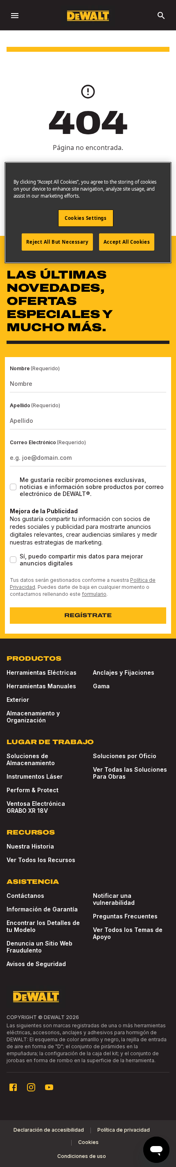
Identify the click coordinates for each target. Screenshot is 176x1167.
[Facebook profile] (13, 1087)
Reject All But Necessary (57, 242)
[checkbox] (13, 487)
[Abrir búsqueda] (161, 15)
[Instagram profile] (31, 1087)
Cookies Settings (85, 218)
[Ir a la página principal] (88, 15)
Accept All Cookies (127, 242)
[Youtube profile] (49, 1087)
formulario (94, 594)
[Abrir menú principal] (15, 15)
